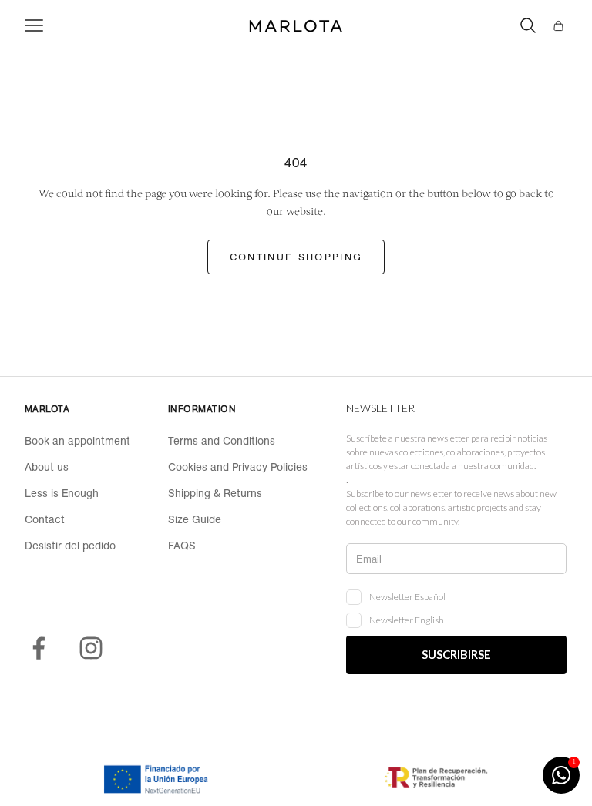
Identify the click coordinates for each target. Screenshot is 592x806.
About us (47, 467)
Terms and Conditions (221, 441)
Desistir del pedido (70, 545)
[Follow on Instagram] (91, 648)
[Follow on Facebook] (38, 648)
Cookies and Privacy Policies (238, 467)
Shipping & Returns (215, 493)
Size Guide (194, 519)
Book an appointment (77, 441)
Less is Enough (62, 493)
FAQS (182, 545)
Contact (45, 519)
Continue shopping (296, 257)
